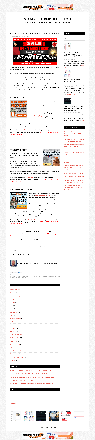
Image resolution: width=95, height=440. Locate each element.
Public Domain (14, 341)
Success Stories (14, 354)
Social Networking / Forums (17, 350)
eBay (11, 305)
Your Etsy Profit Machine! (42, 195)
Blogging (12, 299)
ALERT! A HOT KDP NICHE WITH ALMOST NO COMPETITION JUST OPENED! (32, 370)
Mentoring (13, 331)
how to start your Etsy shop (38, 276)
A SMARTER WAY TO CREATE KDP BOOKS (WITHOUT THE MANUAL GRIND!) (32, 377)
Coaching (12, 302)
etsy (19, 274)
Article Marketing (15, 296)
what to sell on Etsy (20, 277)
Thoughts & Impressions (16, 357)
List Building (13, 328)
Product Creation (14, 338)
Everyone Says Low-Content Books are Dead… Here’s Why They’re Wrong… (73, 167)
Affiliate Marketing (15, 289)
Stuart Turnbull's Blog (47, 19)
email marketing (14, 312)
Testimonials (13, 403)
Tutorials (12, 360)
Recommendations (15, 344)
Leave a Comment (70, 59)
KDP (11, 325)
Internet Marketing (15, 318)
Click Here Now (28, 130)
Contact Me (13, 400)
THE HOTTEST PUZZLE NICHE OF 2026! (21, 380)
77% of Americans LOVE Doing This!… (74, 173)
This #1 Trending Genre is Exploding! (74, 176)
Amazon (12, 293)
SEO (11, 347)
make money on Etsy (51, 276)
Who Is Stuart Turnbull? (16, 397)
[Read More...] (71, 94)
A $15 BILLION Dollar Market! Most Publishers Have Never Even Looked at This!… (32, 383)
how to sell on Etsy (24, 276)
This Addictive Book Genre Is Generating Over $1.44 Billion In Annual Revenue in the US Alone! (73, 187)
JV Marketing (13, 322)
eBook (11, 309)
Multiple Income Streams (17, 334)
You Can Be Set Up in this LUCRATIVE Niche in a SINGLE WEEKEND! (28, 374)
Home (11, 394)
